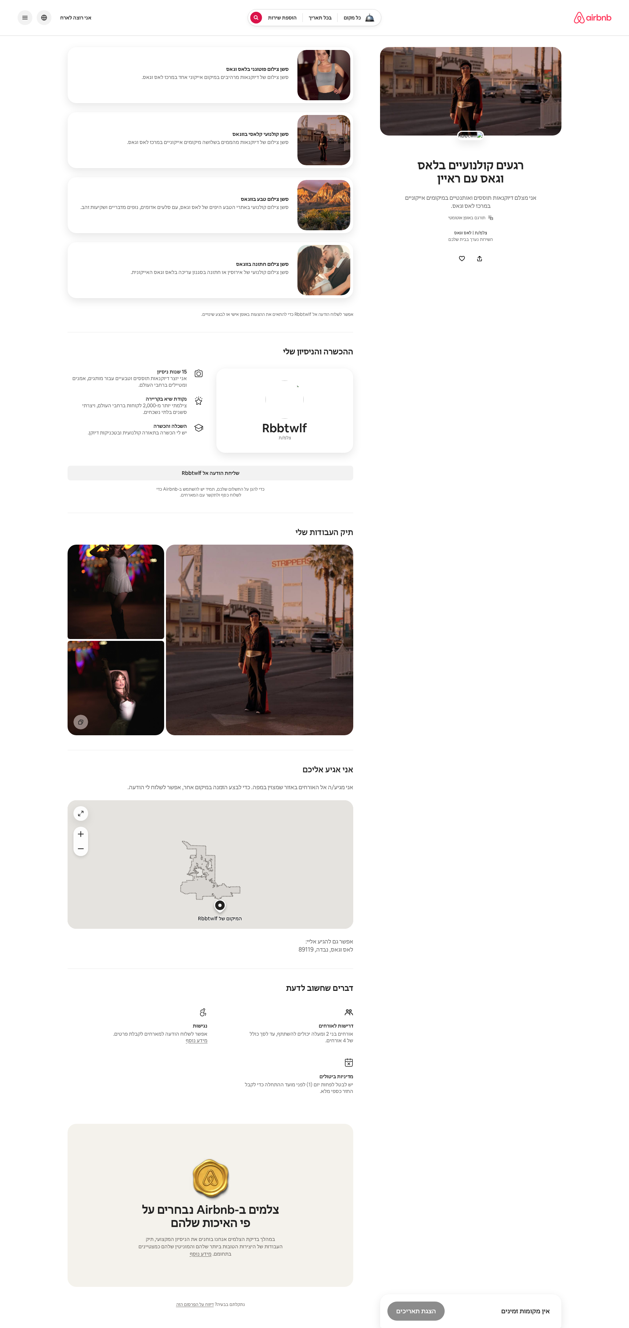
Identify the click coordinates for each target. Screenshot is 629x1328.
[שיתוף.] (479, 258)
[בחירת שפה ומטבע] (44, 17)
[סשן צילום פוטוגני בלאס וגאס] (210, 75)
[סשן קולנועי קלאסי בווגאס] (210, 140)
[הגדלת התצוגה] (80, 848)
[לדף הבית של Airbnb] (592, 17)
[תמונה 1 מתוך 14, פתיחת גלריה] (259, 640)
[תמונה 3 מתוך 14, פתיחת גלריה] (116, 688)
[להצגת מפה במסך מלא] (80, 813)
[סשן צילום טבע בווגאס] (210, 205)
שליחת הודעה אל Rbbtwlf (210, 473)
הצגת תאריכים (416, 1311)
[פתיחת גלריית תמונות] (470, 91)
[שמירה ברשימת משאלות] (462, 258)
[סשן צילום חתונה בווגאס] (210, 270)
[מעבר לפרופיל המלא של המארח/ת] (284, 410)
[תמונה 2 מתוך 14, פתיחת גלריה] (116, 592)
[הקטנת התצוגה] (80, 834)
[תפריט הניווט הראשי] (25, 17)
